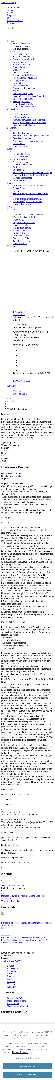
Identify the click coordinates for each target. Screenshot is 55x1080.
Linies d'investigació (22, 164)
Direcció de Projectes (23, 93)
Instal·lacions (19, 143)
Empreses (11, 15)
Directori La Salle (21, 238)
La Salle (11, 209)
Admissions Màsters (22, 117)
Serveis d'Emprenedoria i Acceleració (30, 193)
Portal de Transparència (24, 233)
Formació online (20, 62)
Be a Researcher (20, 156)
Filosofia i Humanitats (23, 99)
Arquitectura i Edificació (24, 75)
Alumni (10, 12)
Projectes (17, 167)
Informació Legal (21, 235)
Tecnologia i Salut (21, 101)
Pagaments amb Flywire (24, 125)
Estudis (10, 41)
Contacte (11, 246)
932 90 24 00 (19, 314)
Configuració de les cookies (27, 1058)
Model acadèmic (20, 230)
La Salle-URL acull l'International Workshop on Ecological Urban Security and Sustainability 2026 (24, 938)
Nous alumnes (13, 7)
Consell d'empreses (22, 204)
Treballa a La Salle (21, 241)
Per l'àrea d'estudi (21, 72)
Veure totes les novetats (12, 942)
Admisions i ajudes (27, 106)
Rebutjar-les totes (27, 1066)
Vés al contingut (8, 2)
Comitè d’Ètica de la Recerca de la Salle (31, 175)
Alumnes (11, 10)
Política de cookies (20, 1052)
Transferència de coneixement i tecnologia (32, 172)
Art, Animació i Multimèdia (25, 77)
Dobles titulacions (21, 54)
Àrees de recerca (20, 162)
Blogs (9, 206)
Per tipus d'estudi (21, 49)
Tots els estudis (26, 104)
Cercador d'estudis (21, 46)
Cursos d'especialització (24, 59)
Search (10, 28)
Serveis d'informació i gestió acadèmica (31, 135)
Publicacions (19, 170)
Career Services (20, 188)
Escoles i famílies (15, 20)
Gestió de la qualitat (22, 227)
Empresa (11, 183)
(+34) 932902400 (13, 961)
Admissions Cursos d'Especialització (30, 120)
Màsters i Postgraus (22, 56)
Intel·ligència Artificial (23, 85)
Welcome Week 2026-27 (12, 885)
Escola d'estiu (19, 67)
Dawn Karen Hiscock (11, 473)
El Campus (12, 127)
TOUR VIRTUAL (22, 381)
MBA (15, 91)
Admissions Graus (21, 114)
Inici (9, 398)
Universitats (12, 18)
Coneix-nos (18, 220)
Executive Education (22, 64)
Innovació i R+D (21, 191)
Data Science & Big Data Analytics (29, 96)
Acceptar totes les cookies (27, 1074)
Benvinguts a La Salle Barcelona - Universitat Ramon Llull (29, 215)
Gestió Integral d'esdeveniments (27, 199)
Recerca (11, 149)
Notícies (17, 391)
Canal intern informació (18, 1006)
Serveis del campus (22, 138)
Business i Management (24, 88)
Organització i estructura (24, 222)
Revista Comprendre (22, 177)
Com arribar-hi (20, 243)
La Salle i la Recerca (22, 154)
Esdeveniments (20, 146)
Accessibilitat (13, 1003)
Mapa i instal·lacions (16, 1001)
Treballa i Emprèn (21, 133)
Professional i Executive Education (29, 185)
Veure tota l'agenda (10, 901)
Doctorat (17, 70)
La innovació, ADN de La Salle (27, 201)
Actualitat (11, 386)
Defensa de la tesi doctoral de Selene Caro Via (22, 896)
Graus (15, 51)
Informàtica (18, 83)
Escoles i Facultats (21, 225)
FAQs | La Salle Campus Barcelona (29, 122)
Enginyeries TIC (20, 80)
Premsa (10, 23)
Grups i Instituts (20, 159)
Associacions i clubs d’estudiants (28, 141)
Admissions (12, 109)
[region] (27, 1052)
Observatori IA (20, 180)
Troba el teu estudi (21, 43)
